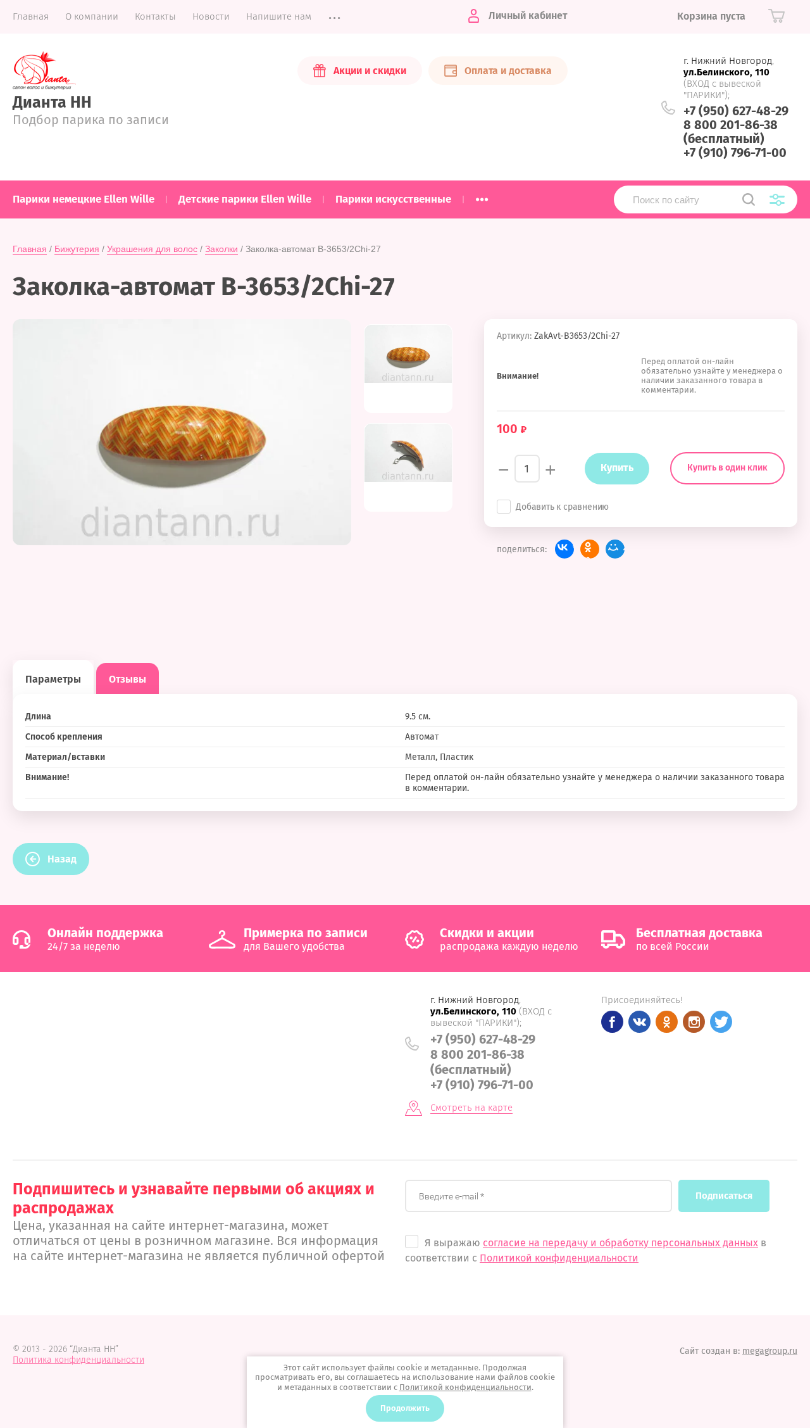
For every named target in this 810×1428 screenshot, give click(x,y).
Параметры (53, 679)
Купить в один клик (727, 467)
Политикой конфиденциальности (559, 1258)
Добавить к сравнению (562, 507)
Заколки (221, 249)
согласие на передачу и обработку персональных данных (620, 1243)
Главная (30, 249)
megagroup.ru (769, 1351)
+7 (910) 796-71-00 (735, 152)
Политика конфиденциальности (78, 1360)
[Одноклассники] (589, 549)
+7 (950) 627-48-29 (735, 110)
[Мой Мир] (615, 549)
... (482, 196)
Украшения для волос (152, 249)
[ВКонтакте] (564, 549)
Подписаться (723, 1195)
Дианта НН (52, 102)
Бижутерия (76, 249)
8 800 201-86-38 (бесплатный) (730, 131)
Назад (62, 859)
